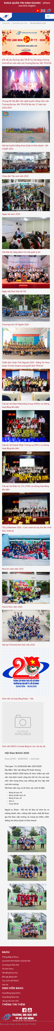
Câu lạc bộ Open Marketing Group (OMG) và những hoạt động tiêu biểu (25, 405)
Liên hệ (5, 984)
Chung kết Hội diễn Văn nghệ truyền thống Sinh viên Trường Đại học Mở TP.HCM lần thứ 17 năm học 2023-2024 (25, 104)
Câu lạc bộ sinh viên (10, 1001)
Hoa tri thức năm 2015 (12, 607)
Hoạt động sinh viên (19, 23)
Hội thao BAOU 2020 (17, 753)
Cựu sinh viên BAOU (10, 980)
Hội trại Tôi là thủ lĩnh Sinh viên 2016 (18, 645)
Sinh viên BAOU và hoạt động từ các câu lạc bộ (23, 746)
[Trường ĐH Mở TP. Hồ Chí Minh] (22, 16)
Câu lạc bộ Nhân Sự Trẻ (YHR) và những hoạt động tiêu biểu (25, 488)
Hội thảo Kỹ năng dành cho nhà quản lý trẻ (21, 252)
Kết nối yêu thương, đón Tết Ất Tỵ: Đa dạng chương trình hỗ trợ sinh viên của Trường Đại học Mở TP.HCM (26, 61)
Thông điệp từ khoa (10, 957)
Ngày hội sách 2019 (11, 214)
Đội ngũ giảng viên (9, 976)
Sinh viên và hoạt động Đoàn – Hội (17, 698)
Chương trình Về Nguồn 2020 (15, 324)
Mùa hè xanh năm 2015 (12, 569)
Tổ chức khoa (7, 968)
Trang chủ (6, 23)
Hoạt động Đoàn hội (10, 997)
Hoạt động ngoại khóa (11, 993)
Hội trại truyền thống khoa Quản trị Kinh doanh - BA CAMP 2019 (25, 147)
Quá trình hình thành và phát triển (16, 961)
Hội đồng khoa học (10, 972)
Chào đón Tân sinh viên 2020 (15, 176)
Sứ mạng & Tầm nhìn (10, 965)
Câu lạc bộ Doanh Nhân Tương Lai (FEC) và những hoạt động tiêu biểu (25, 446)
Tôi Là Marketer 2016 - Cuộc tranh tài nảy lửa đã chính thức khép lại (26, 529)
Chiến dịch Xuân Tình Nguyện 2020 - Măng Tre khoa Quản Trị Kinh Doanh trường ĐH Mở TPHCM (25, 364)
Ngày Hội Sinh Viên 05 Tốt (14, 291)
